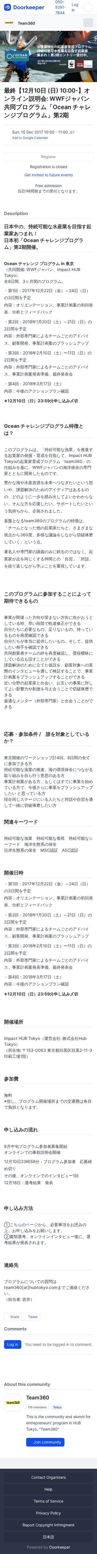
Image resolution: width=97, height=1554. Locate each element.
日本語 (48, 1537)
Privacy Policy (48, 1513)
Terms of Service (48, 1501)
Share (14, 1317)
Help (48, 1489)
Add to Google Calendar (30, 138)
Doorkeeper (59, 1547)
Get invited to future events (49, 174)
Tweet (32, 1317)
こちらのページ (24, 1224)
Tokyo (57, 1407)
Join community (46, 1442)
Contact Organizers (48, 1477)
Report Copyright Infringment (48, 1525)
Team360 (26, 23)
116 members (37, 1407)
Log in (12, 1344)
